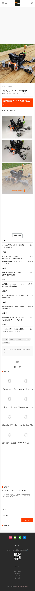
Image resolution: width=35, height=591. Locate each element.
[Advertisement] (17, 26)
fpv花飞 (12, 339)
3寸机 (5, 339)
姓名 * (5, 509)
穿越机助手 (17, 573)
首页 (3, 86)
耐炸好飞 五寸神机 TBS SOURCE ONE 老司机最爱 (16, 407)
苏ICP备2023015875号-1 (21, 586)
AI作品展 (17, 576)
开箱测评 (20, 339)
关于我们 (17, 578)
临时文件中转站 (17, 571)
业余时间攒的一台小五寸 (9, 443)
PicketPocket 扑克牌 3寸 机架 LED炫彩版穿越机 (15, 425)
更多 (31, 245)
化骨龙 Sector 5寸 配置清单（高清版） (13, 389)
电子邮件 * (6, 515)
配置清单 (9, 86)
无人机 (27, 339)
